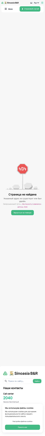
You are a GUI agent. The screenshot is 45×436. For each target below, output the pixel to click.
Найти (37, 381)
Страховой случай (31, 9)
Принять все (22, 427)
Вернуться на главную (22, 213)
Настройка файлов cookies (22, 421)
